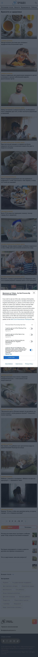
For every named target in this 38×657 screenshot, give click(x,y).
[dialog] (19, 328)
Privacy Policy (29, 364)
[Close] (34, 293)
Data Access (19, 364)
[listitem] (19, 325)
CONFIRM (11, 357)
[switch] (31, 328)
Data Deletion (9, 364)
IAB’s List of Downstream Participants (21, 319)
